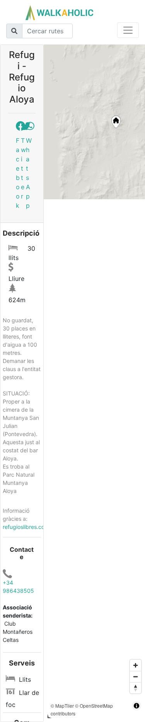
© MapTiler (62, 705)
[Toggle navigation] (128, 30)
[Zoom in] (135, 665)
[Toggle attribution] (136, 705)
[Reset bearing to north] (135, 687)
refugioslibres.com (26, 527)
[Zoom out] (135, 676)
